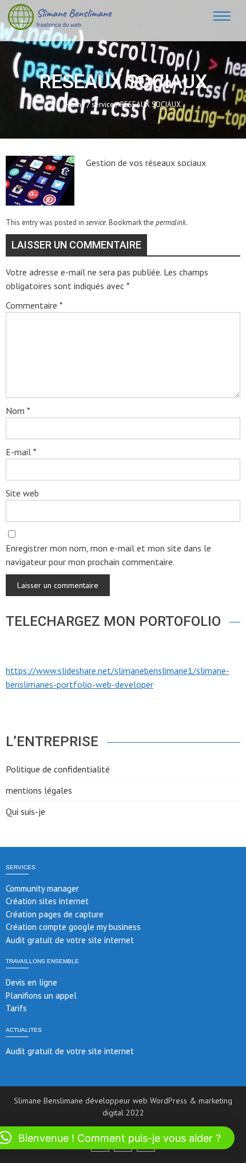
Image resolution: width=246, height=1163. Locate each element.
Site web (22, 493)
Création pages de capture (55, 914)
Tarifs (16, 1008)
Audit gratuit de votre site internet (70, 940)
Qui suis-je (25, 811)
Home (75, 104)
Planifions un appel (41, 995)
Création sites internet (47, 901)
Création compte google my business (73, 926)
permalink (171, 222)
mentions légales (39, 790)
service (103, 104)
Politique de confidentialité (58, 769)
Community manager (42, 888)
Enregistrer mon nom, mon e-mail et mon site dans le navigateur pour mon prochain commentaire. (108, 554)
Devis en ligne (31, 982)
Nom (18, 410)
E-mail (21, 452)
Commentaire (34, 305)
